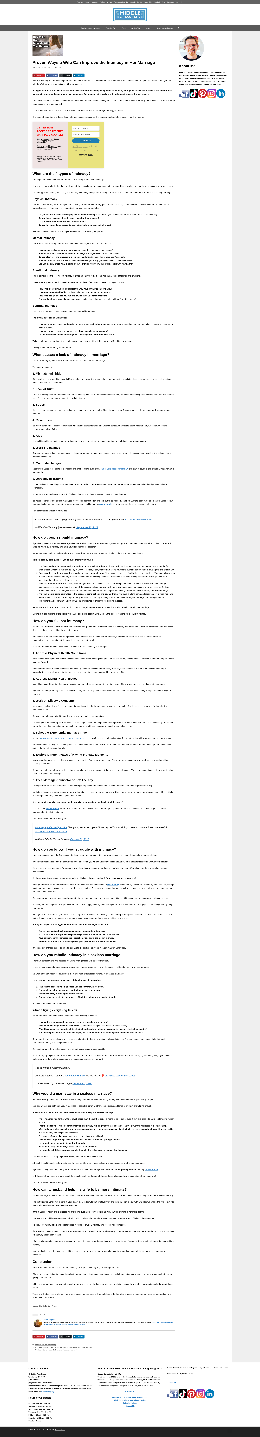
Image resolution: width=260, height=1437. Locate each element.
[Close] (163, 698)
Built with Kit (148, 728)
